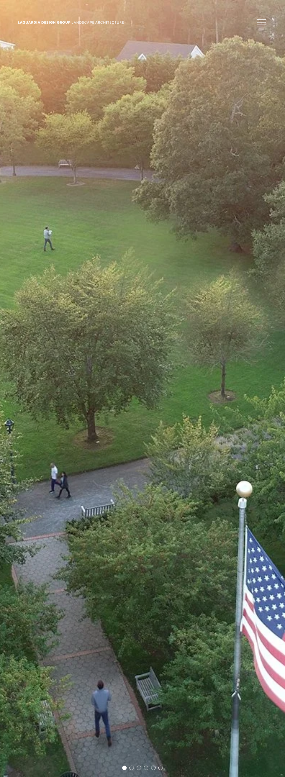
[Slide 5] (153, 768)
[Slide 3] (139, 768)
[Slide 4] (146, 768)
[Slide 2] (131, 768)
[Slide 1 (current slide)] (124, 768)
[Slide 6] (160, 768)
